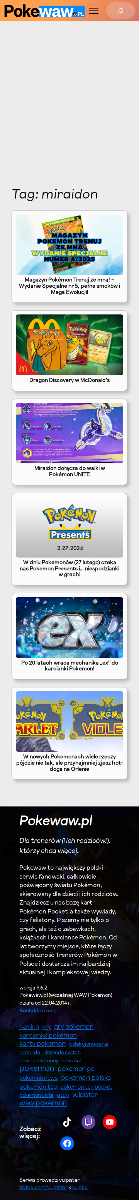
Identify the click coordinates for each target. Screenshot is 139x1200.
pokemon (36, 1069)
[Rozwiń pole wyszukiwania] (120, 10)
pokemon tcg (38, 1087)
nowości (71, 1061)
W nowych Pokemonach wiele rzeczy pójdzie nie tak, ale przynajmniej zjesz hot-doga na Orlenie (69, 763)
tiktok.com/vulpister (43, 1188)
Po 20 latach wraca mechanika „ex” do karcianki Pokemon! (69, 666)
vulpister (85, 1095)
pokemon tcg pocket (86, 1087)
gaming (29, 1027)
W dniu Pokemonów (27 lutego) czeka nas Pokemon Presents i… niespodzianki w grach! (69, 569)
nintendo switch (62, 1053)
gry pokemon (74, 1027)
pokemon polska (86, 1078)
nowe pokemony (38, 1061)
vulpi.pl (80, 1188)
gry (46, 1027)
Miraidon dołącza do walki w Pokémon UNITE (69, 472)
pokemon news (38, 1078)
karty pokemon (42, 1044)
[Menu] (93, 11)
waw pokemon (43, 1103)
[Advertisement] (58, 110)
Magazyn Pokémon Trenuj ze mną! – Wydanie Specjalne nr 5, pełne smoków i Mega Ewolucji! (69, 286)
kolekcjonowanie (88, 1044)
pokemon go (76, 1069)
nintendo (29, 1052)
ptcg (63, 1095)
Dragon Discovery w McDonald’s (69, 380)
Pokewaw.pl (55, 822)
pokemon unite (36, 1095)
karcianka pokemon (48, 1036)
